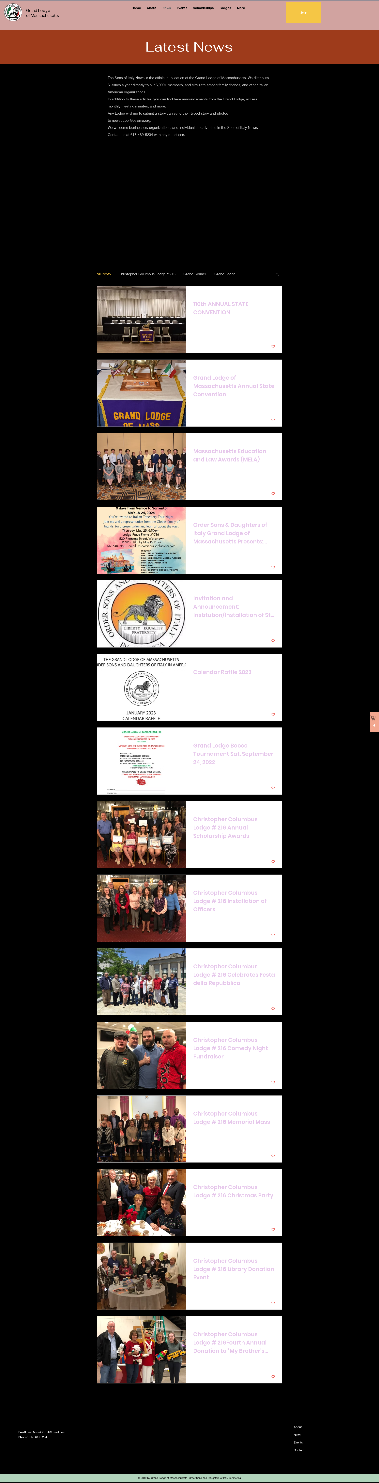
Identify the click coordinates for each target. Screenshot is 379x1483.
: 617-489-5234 (32, 1437)
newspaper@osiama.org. (131, 120)
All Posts (104, 274)
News (297, 1434)
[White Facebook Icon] (374, 725)
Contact (299, 1450)
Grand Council (194, 274)
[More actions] (274, 294)
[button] (373, 718)
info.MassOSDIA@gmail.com (46, 1432)
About (298, 1427)
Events (298, 1442)
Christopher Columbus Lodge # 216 (147, 274)
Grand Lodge (224, 274)
